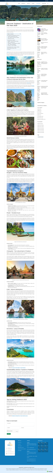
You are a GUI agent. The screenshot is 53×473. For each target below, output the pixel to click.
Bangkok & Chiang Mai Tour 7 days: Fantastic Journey (20, 415)
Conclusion (8, 49)
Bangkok (33, 85)
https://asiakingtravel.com (11, 453)
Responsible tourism (21, 447)
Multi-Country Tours (40, 117)
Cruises (33, 3)
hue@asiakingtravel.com (18, 0)
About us (28, 3)
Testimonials (44, 3)
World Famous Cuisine (11, 38)
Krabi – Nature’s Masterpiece (12, 44)
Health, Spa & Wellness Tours (41, 119)
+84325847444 (26, 0)
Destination (23, 3)
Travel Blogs (19, 450)
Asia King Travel (29, 462)
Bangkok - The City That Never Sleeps (13, 41)
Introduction (19, 442)
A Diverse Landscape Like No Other (12, 36)
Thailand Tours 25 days (40, 132)
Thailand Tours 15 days (40, 129)
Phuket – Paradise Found (11, 42)
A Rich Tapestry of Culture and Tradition (13, 37)
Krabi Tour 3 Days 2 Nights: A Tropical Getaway (18, 367)
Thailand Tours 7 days (40, 126)
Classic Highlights (39, 107)
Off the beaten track (40, 116)
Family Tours (39, 114)
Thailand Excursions (40, 123)
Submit (9, 433)
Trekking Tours (39, 110)
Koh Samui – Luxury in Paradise (12, 45)
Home (19, 3)
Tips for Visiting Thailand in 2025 (11, 48)
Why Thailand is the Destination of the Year (13, 35)
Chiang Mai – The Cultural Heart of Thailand (14, 43)
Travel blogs (38, 3)
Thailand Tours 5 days (40, 125)
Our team (19, 444)
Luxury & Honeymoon (40, 113)
